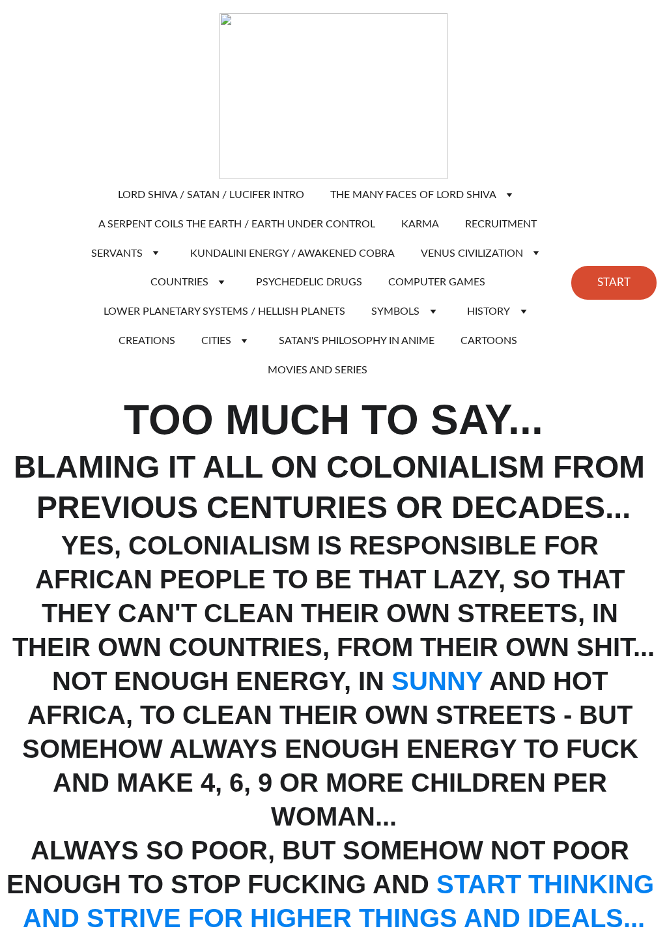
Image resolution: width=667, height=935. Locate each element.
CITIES (216, 341)
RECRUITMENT (501, 224)
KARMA (420, 224)
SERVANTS (117, 253)
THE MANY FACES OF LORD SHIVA (413, 195)
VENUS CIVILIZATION (472, 253)
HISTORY (488, 311)
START (614, 282)
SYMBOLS (395, 311)
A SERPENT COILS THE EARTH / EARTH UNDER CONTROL (236, 224)
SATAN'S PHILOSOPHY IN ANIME (356, 341)
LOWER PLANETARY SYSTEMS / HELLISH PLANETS (224, 311)
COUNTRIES (179, 282)
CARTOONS (489, 341)
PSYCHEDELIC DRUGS (309, 282)
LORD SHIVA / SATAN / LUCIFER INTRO (211, 195)
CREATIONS (147, 341)
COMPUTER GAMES (436, 282)
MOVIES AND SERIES (317, 370)
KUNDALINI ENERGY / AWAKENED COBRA (292, 253)
